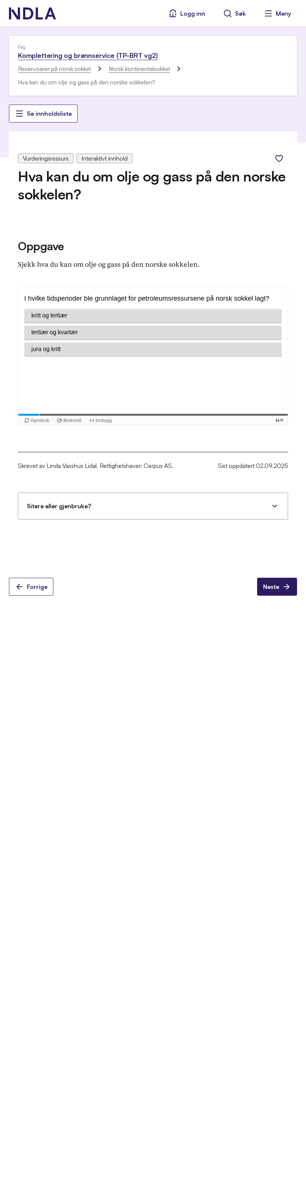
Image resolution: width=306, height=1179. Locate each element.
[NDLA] (32, 13)
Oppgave (41, 246)
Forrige (37, 586)
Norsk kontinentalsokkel (139, 68)
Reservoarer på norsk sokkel (54, 68)
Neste (271, 586)
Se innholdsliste (49, 113)
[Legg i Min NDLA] (279, 158)
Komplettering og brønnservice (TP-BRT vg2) (87, 55)
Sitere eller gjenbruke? (59, 506)
